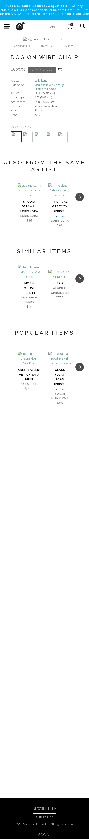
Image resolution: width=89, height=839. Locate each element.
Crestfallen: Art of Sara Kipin (29, 374)
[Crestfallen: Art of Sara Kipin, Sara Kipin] (29, 359)
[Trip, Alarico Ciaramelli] (59, 274)
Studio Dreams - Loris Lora (29, 206)
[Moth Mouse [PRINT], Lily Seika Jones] (29, 272)
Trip (60, 283)
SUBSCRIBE (45, 817)
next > (70, 46)
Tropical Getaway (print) (60, 206)
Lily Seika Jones (29, 300)
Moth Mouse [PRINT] (29, 288)
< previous (22, 46)
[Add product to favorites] (60, 69)
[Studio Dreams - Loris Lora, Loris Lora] (29, 190)
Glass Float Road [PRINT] (60, 377)
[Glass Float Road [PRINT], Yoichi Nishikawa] (59, 359)
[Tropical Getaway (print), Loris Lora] (59, 190)
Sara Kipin (29, 384)
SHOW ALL (47, 46)
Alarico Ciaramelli (60, 290)
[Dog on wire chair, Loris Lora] (43, 39)
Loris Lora (40, 80)
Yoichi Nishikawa (59, 396)
